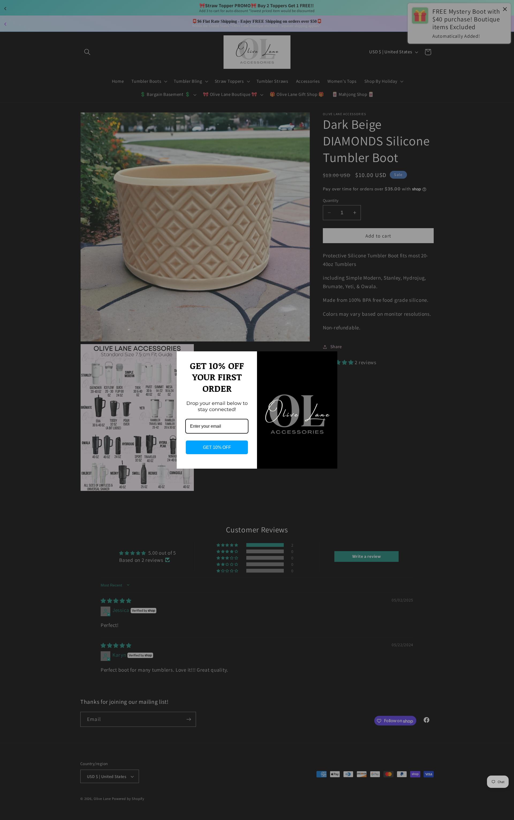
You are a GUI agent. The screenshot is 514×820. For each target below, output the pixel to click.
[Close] (330, 357)
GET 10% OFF (217, 447)
